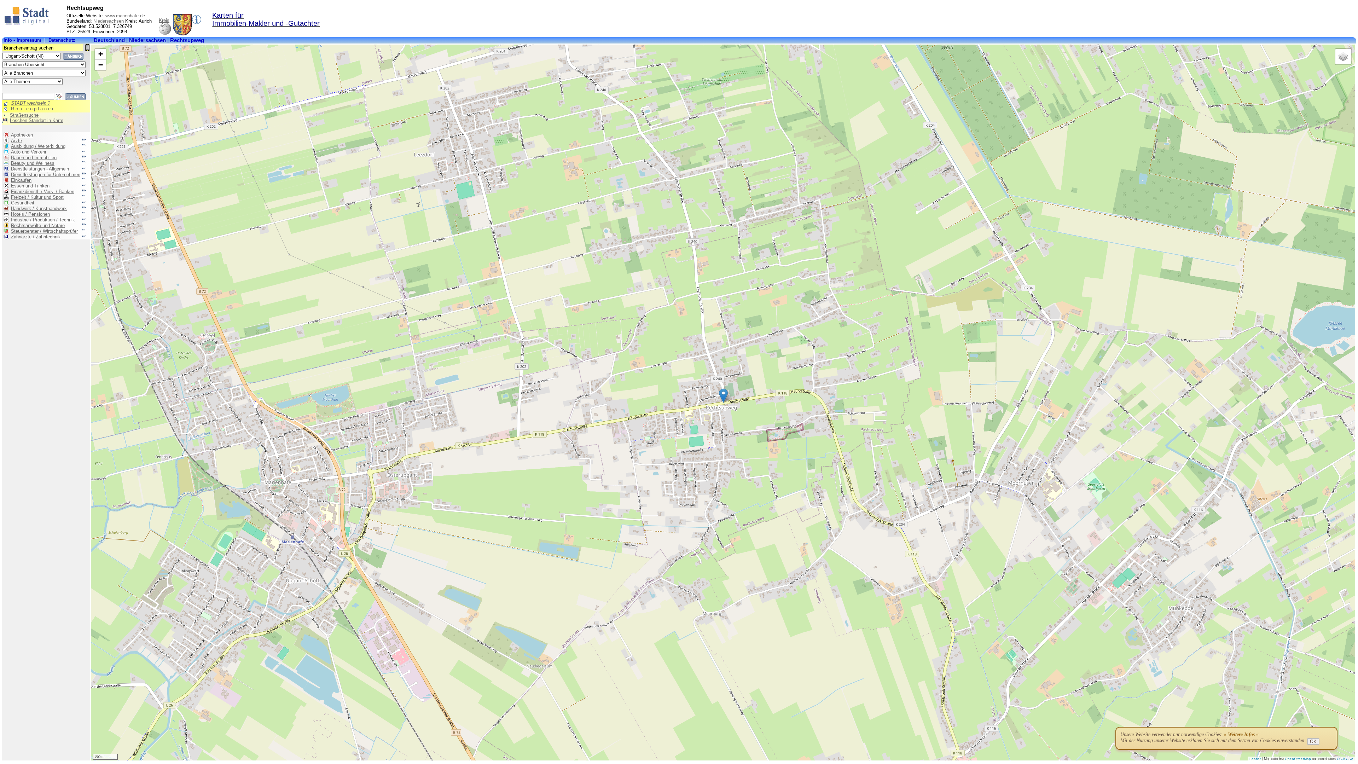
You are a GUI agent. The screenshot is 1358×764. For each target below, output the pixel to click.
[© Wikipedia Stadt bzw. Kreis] (182, 33)
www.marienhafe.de (125, 15)
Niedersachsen (108, 21)
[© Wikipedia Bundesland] (165, 33)
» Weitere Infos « (1241, 734)
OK (1313, 741)
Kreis (164, 20)
